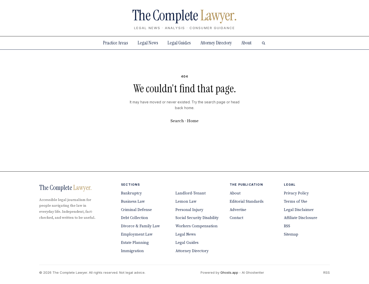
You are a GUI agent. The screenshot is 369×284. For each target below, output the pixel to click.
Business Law (133, 201)
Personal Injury (189, 209)
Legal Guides (179, 42)
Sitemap (291, 234)
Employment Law (137, 234)
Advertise (238, 209)
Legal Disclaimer (299, 209)
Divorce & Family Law (140, 226)
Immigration (132, 251)
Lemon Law (186, 201)
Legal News (148, 42)
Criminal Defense (136, 209)
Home (193, 121)
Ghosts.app (229, 272)
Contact (236, 218)
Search (177, 121)
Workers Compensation (196, 226)
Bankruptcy (131, 193)
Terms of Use (295, 201)
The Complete (184, 15)
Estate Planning (135, 242)
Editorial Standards (247, 201)
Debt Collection (134, 218)
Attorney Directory (216, 42)
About (246, 42)
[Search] (263, 43)
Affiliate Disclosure (300, 218)
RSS (287, 226)
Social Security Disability (197, 218)
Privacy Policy (296, 193)
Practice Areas (115, 42)
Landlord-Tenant (190, 193)
